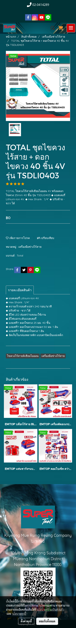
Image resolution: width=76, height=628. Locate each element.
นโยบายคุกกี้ (19, 613)
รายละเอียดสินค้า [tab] (20, 290)
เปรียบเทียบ (47, 238)
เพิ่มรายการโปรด (19, 238)
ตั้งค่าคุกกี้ (26, 621)
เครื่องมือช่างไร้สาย (30, 247)
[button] (51, 28)
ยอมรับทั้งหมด (47, 621)
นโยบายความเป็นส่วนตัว (50, 609)
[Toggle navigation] (71, 28)
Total (20, 255)
